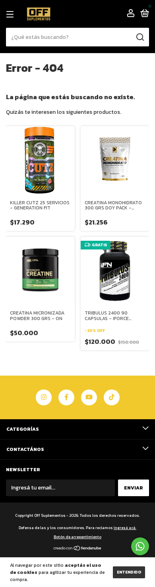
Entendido (129, 572)
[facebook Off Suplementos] (66, 397)
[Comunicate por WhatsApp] (140, 546)
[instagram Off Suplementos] (44, 397)
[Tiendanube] (78, 549)
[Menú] (11, 14)
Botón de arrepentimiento (77, 537)
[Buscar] (139, 37)
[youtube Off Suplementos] (89, 397)
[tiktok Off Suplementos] (112, 397)
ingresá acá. (125, 528)
